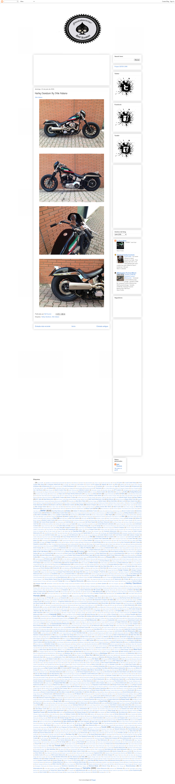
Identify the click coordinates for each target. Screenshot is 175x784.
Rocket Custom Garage (44, 699)
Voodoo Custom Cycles (44, 760)
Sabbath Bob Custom (56, 705)
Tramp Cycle (109, 743)
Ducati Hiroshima (91, 553)
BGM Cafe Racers (103, 504)
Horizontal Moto (75, 596)
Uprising (125, 751)
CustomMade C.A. (55, 540)
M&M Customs (109, 633)
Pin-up (58, 679)
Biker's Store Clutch (54, 506)
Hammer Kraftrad (137, 581)
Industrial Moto (47, 601)
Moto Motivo (69, 651)
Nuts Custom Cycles (51, 668)
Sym (56, 729)
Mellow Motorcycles (136, 642)
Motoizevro (123, 653)
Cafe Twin (36, 524)
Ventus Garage (108, 755)
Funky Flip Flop (125, 568)
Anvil (99, 493)
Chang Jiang (59, 527)
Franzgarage (50, 566)
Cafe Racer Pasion (117, 522)
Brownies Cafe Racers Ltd (113, 516)
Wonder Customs (138, 764)
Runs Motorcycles (82, 703)
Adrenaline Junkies (96, 490)
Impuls (67, 599)
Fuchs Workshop (65, 568)
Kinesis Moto (43, 618)
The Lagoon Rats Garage (71, 736)
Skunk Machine (81, 716)
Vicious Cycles (42, 756)
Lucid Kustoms (118, 631)
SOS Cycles (45, 719)
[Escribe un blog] (59, 314)
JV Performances (89, 610)
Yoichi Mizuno (133, 768)
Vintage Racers (73, 758)
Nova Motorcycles (76, 666)
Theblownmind (89, 738)
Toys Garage (62, 743)
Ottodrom (139, 673)
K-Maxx (112, 610)
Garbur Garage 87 (125, 572)
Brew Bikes (134, 514)
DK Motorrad (55, 549)
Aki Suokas (37, 492)
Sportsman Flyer (42, 723)
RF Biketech (78, 694)
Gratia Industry (117, 577)
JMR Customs (127, 607)
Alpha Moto (111, 492)
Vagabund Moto (98, 753)
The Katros (44, 736)
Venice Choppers (86, 755)
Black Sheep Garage (128, 506)
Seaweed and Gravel (127, 708)
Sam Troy (61, 706)
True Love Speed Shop (47, 747)
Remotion (76, 690)
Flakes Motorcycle (123, 562)
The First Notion (108, 734)
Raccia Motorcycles (121, 682)
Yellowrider (119, 768)
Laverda (130, 625)
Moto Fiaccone (115, 649)
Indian (111, 599)
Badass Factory (119, 499)
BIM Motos (68, 506)
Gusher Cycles (51, 581)
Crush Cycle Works (133, 536)
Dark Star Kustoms (107, 542)
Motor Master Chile (79, 655)
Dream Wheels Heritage (117, 551)
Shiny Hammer (101, 712)
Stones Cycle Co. (57, 725)
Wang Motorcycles (127, 760)
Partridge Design (44, 677)
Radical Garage (47, 684)
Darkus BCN (117, 542)
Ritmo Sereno (57, 695)
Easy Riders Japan (87, 555)
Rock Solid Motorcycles (97, 697)
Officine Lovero (43, 670)
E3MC (138, 553)
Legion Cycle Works (119, 627)
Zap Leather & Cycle (115, 770)
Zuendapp (101, 772)
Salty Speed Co (38, 706)
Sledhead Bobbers (104, 716)
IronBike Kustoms (65, 603)
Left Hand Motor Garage (96, 627)
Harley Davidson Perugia (62, 588)
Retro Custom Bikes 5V (77, 692)
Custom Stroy (123, 538)
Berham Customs (70, 504)
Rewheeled (58, 694)
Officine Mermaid (52, 670)
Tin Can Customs (78, 740)
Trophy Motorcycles (119, 745)
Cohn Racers (95, 533)
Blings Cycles (89, 508)
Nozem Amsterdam (99, 666)
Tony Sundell (80, 741)
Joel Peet (45, 609)
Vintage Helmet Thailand (61, 758)
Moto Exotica (107, 649)
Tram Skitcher (101, 743)
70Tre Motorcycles (56, 486)
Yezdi (126, 768)
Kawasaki (53, 614)
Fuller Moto (103, 568)
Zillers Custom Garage (69, 772)
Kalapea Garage (81, 612)
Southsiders (84, 719)
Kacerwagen (137, 610)
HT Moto (49, 598)
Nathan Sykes (99, 660)
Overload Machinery (78, 675)
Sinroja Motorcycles (119, 714)
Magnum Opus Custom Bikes (59, 636)
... (34, 482)
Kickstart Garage (98, 616)
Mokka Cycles (74, 647)
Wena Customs (68, 762)
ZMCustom (78, 772)
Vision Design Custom (105, 758)
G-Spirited (44, 570)
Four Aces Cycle (126, 564)
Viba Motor (130, 755)
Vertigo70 (116, 755)
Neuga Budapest (49, 662)
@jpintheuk (69, 482)
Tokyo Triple (137, 740)
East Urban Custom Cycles (60, 555)
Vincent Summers (131, 756)
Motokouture (131, 653)
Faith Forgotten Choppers (84, 560)
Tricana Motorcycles (120, 743)
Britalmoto (60, 516)
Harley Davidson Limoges (117, 586)
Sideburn (92, 714)
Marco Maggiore (37, 638)
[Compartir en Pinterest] (64, 314)
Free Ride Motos (105, 566)
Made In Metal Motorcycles (120, 634)
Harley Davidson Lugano (131, 586)
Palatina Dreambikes (100, 675)
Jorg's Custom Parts (107, 609)
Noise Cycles (95, 664)
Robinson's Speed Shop (45, 697)
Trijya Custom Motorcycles (134, 743)
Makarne (106, 636)
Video (83, 756)
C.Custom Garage (128, 520)
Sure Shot (79, 727)
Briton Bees (79, 516)
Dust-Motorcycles (120, 553)
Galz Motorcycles (73, 570)
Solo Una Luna (36, 719)
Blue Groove (115, 508)
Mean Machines (48, 642)
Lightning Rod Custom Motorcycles (83, 629)
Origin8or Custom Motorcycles (89, 673)
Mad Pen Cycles (93, 634)
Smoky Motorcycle (86, 717)
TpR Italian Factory (70, 743)
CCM (91, 525)
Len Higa (128, 627)
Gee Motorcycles (135, 573)
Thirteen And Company (111, 738)
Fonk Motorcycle (77, 564)
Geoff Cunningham (49, 575)
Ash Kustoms (83, 495)
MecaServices (68, 642)
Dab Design (42, 542)
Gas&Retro (55, 573)
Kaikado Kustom (50, 612)
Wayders (41, 762)
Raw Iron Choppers (54, 686)
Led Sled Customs (71, 627)
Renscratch (131, 690)
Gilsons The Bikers (90, 575)
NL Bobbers (66, 664)
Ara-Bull (129, 493)
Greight (94, 579)
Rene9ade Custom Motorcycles (112, 690)
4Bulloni (111, 484)
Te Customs (56, 732)
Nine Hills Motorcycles (123, 662)
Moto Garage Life (126, 649)
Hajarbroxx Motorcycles (92, 581)
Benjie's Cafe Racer (56, 504)
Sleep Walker (114, 716)
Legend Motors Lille (108, 627)
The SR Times (43, 738)
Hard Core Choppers (114, 583)
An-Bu (125, 492)
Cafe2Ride (43, 524)
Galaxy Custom (63, 570)
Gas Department (46, 573)
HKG (70, 593)
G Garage (37, 570)
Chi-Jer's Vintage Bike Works (133, 527)
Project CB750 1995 (121, 66)
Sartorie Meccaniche (136, 706)
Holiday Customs (99, 593)
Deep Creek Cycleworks (86, 546)
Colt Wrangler (103, 533)
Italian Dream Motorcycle (129, 603)
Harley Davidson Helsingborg (89, 586)
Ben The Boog (131, 503)
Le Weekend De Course (58, 627)
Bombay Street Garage (75, 512)
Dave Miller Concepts (51, 544)
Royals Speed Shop (129, 701)
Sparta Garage (112, 719)
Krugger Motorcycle (121, 622)
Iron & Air (123, 601)
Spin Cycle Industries (83, 721)
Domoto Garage (107, 549)
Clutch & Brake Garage (125, 531)
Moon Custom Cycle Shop (122, 647)
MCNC (115, 640)
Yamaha (86, 768)
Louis (83, 631)
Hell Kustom (119, 465)
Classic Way (67, 531)
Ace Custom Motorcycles (109, 488)
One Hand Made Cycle (123, 671)
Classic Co (59, 531)
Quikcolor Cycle (110, 682)
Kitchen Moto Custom (83, 618)
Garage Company (123, 570)
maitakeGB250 (98, 636)
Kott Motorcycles (92, 620)
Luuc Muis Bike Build (79, 633)
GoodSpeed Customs (82, 577)
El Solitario (59, 557)
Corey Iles (83, 535)
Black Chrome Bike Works (103, 506)
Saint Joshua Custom (103, 705)
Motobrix (75, 653)
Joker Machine (72, 609)
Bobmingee (117, 511)
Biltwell (62, 506)
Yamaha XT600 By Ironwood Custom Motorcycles (130, 276)
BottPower (139, 512)
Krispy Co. (84, 622)
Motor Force (55, 655)
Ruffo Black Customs (62, 703)
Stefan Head (137, 723)
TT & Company (63, 747)
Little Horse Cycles (117, 629)
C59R (35, 522)
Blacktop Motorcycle (72, 508)
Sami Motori (77, 706)
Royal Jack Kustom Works (117, 701)
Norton (62, 666)
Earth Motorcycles (47, 555)
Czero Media (133, 540)
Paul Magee (91, 677)
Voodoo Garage (57, 760)
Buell (55, 518)
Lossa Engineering (73, 631)
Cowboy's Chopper (134, 535)
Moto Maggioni (40, 651)
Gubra (132, 579)
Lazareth (136, 625)
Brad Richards (74, 514)
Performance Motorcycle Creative (123, 677)
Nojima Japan (104, 664)
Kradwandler (111, 620)
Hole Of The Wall (88, 593)
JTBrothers (36, 610)
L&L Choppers (134, 623)
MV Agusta (42, 660)
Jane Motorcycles (69, 605)
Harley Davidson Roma (88, 588)
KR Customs (103, 620)
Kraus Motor (51, 622)
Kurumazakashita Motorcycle (60, 623)
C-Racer (120, 520)
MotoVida (35, 659)
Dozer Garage (70, 551)
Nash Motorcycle (78, 660)
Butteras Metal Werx (95, 520)
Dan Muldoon (66, 542)
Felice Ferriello (84, 562)
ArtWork (76, 495)
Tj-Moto (111, 740)
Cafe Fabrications (59, 522)
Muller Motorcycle (126, 659)
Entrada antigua (102, 326)
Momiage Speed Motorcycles (87, 647)
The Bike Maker (131, 732)
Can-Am (94, 524)
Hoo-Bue (59, 596)
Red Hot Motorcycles (75, 688)
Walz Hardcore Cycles (102, 760)
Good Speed (73, 577)
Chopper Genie (103, 529)
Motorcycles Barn (38, 657)
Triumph (57, 745)
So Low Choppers (120, 717)
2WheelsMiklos (80, 484)
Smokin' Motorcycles (76, 717)
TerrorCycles (84, 732)
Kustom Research (76, 623)
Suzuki (103, 727)
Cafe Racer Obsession (103, 522)
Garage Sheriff (88, 572)
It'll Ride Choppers (116, 603)
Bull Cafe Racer (63, 518)
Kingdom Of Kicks (63, 618)
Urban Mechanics (138, 751)
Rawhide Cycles (65, 686)
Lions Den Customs (106, 629)
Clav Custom (88, 531)
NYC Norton (63, 668)
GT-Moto (126, 579)
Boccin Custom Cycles (128, 511)
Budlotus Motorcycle (47, 518)
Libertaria (53, 629)
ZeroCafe (35, 772)
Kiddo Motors (123, 616)
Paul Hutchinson (75, 677)
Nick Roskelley (96, 662)
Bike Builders (139, 504)
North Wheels (43, 666)
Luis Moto (54, 633)
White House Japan (81, 764)
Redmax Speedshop (101, 688)
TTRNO (90, 747)
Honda (36, 595)
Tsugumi (56, 747)
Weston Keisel (128, 762)
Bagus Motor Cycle (130, 499)
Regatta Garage (133, 688)
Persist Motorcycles (42, 679)
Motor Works (99, 655)
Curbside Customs (43, 538)
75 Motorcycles (90, 486)
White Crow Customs (69, 764)
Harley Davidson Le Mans (104, 586)
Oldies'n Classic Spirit (98, 671)
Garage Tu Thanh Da (100, 572)
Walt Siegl (91, 760)
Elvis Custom (118, 557)
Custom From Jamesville (101, 538)
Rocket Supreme (89, 699)
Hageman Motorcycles (77, 581)
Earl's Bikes (36, 555)
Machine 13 (49, 634)
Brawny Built (127, 514)
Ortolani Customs (118, 673)
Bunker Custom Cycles (48, 520)
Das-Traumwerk (125, 542)
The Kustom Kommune (56, 736)
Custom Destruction (76, 538)
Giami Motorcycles (75, 575)
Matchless (130, 638)
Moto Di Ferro (71, 649)
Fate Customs (128, 560)
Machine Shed (58, 634)
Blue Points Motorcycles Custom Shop (128, 508)
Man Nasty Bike (115, 636)
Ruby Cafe (45, 703)
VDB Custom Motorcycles (58, 755)
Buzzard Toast (112, 520)
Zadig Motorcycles (80, 770)
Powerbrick (48, 681)
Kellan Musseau (91, 614)
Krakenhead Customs (134, 620)
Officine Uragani (106, 670)
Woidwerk (97, 764)
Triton (50, 745)
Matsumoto (47, 640)
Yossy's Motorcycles (43, 770)
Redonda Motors (113, 688)
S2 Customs (46, 705)
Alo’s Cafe (92, 492)
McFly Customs (108, 640)
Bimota (75, 506)
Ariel (36, 495)
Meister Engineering (116, 642)
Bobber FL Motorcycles (80, 511)
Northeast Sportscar (53, 666)
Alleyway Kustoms (83, 492)
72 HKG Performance (68, 486)
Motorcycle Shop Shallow (134, 655)
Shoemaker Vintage (135, 712)
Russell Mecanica (94, 703)
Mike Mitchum (61, 645)
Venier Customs (97, 755)
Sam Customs (53, 706)
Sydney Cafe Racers (48, 729)
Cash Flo (54, 525)
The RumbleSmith (115, 736)
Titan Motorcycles (102, 740)
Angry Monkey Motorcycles (74, 493)
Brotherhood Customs (100, 516)
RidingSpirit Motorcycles (123, 694)
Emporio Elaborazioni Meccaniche (132, 557)
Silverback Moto (100, 714)
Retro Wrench (105, 692)
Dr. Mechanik (90, 551)
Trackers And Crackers (90, 743)
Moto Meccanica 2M (51, 651)
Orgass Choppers (75, 673)
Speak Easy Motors (123, 719)
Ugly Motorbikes (51, 749)
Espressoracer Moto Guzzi (103, 559)
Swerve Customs (130, 727)
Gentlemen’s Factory (38, 575)
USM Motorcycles (56, 753)
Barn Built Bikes (112, 501)
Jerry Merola (45, 607)
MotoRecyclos (72, 657)
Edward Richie (127, 555)
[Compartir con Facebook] (62, 314)
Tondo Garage (71, 741)
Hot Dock (99, 596)
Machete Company (38, 634)
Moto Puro (99, 651)
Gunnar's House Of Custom (39, 581)
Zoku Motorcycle (87, 772)
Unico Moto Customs (97, 749)
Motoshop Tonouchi (112, 657)
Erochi (70, 559)
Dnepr (86, 549)
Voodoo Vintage (67, 760)
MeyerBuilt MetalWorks (92, 644)
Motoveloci (137, 657)
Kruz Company (134, 622)
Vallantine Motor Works (110, 753)
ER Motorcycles (48, 559)
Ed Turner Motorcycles (115, 555)
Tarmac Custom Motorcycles (91, 730)
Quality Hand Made (85, 682)
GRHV (99, 579)
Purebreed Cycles (38, 682)
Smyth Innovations (98, 717)
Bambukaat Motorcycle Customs (40, 501)
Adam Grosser (49, 490)
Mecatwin (76, 642)
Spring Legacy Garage (53, 723)
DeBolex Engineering (60, 546)
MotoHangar (103, 653)
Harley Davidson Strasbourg (101, 588)
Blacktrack (81, 508)
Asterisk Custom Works (95, 495)
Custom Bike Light (54, 538)
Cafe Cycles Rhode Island (46, 522)
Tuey (95, 747)
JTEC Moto (45, 610)
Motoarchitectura (44, 653)
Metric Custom (81, 644)
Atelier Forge (125, 495)
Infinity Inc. (55, 601)
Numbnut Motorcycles (38, 668)
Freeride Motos (131, 566)
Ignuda (116, 598)
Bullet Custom (109, 518)
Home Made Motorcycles (134, 593)
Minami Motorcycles (88, 645)
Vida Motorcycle (74, 756)
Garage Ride (79, 572)
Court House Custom (121, 535)
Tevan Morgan (93, 732)
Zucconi (95, 772)
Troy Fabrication (130, 745)
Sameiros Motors (69, 706)
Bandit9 (64, 501)
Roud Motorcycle (48, 701)
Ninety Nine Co (134, 662)
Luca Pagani (110, 631)
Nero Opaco (41, 662)
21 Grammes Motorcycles (53, 484)
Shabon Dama (89, 710)
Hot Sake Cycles (107, 596)
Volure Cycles (135, 758)
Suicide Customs (109, 725)
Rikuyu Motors (133, 694)
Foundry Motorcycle (114, 564)
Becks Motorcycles (89, 503)
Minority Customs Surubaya (100, 645)
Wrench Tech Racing (118, 766)
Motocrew (87, 653)
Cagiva (73, 524)
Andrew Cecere (53, 493)
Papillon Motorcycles (133, 675)
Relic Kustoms (42, 690)
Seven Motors (70, 710)
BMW (43, 510)
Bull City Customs (74, 518)
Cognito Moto (86, 533)
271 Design (66, 484)
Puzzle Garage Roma (74, 682)
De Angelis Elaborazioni (100, 544)
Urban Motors (38, 753)
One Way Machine (54, 673)
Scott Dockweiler (94, 708)
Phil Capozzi (52, 679)
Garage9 (110, 572)
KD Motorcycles (64, 614)
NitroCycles (52, 664)
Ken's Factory (121, 614)
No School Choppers (76, 664)
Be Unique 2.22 (68, 503)
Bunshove (60, 520)
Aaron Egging (70, 488)
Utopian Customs (66, 753)
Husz (70, 598)
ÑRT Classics (73, 668)
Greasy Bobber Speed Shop (52, 579)
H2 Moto (66, 581)
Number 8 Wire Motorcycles (132, 666)
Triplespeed (43, 745)
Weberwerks (48, 762)
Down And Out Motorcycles (57, 551)
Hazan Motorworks (85, 589)
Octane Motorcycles (90, 668)
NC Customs (108, 660)
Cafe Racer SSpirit (127, 522)
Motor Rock (89, 655)
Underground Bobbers (84, 749)
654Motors (36, 486)
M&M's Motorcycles (119, 633)
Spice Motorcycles (68, 721)
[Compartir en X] (60, 314)
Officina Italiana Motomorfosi (118, 668)
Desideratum (62, 547)
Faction (74, 560)
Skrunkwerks (55, 716)
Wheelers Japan (138, 762)
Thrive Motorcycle (124, 738)
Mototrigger (123, 657)
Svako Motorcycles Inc (117, 727)
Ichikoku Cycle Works (95, 598)
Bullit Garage (129, 518)
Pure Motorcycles (119, 681)
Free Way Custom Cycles (118, 566)
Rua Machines (37, 703)
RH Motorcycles (87, 694)
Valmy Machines (121, 753)
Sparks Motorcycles (102, 719)
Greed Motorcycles (68, 579)
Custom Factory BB (87, 538)
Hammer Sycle (40, 583)
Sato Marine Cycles (40, 708)
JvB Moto (97, 610)
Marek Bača (45, 638)
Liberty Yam (71, 629)
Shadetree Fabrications (100, 710)
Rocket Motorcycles (69, 699)
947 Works (44, 488)
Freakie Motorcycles (80, 566)
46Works (104, 484)
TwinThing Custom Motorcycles (134, 747)
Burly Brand (67, 520)
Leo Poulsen (135, 627)
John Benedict (53, 609)
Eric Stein (64, 559)
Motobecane (53, 653)
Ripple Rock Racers (47, 695)
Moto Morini (61, 651)
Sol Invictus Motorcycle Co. (133, 717)
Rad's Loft (137, 682)
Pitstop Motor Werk (87, 679)
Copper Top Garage (62, 535)
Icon (105, 598)
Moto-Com (35, 653)
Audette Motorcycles (82, 497)
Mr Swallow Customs (85, 659)
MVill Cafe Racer (52, 660)
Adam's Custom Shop (60, 490)
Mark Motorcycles (84, 638)
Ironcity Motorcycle (75, 603)
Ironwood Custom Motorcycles (90, 603)
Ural (130, 751)
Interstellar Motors (115, 601)
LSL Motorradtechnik (100, 631)
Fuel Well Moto (86, 568)
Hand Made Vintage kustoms (66, 583)
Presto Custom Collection (76, 681)
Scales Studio (61, 708)
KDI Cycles (72, 614)
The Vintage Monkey (64, 738)
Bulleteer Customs (119, 518)
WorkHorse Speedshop (68, 766)
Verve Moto (123, 755)
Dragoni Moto (104, 551)
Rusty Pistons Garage (124, 703)
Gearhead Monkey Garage (122, 573)
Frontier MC (56, 568)
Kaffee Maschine (38, 612)
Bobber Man (102, 511)
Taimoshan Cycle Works (106, 729)
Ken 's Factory (112, 614)
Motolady (41, 655)
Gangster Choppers (84, 570)
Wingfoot (91, 764)
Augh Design (92, 497)
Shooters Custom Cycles (39, 714)
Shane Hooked (133, 710)
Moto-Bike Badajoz (135, 651)
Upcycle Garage (116, 751)
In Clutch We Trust (75, 599)
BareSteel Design (92, 501)
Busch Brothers (75, 520)
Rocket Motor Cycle (57, 699)
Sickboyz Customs (70, 714)
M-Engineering (100, 633)
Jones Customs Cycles (84, 609)
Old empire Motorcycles (56, 671)
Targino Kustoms (77, 730)
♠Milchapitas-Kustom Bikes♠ (126, 273)
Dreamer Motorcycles (131, 551)
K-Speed (118, 610)
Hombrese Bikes (121, 593)
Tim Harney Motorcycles (64, 740)
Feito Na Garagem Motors (71, 562)
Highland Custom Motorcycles (120, 591)
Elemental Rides (93, 557)
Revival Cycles (48, 694)
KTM (42, 623)
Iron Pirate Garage (38, 603)
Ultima (67, 749)
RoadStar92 (118, 695)
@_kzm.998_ (41, 482)
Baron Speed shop (132, 501)
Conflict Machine (39, 535)
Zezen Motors (52, 772)
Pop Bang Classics (134, 679)
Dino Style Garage (121, 547)
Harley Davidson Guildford (74, 586)
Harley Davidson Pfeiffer (75, 588)
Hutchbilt (75, 598)
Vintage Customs (48, 758)
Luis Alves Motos (45, 633)
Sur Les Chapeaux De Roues (64, 727)
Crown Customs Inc (121, 536)
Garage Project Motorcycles (65, 572)
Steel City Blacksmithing (107, 723)
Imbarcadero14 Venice (44, 599)
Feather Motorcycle (47, 562)
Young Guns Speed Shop (57, 770)
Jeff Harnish (119, 605)
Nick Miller (83, 662)
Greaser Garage (136, 577)
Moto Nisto (78, 651)
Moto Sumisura (125, 651)
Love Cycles (89, 631)
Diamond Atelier (109, 547)
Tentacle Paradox (65, 732)
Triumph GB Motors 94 (84, 745)
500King (122, 484)
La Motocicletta (64, 625)
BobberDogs (110, 511)
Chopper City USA (82, 529)
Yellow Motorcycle (102, 768)
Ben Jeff (124, 503)
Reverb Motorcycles (128, 692)
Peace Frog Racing (100, 677)
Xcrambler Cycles (53, 768)
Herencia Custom (54, 591)
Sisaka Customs (131, 714)
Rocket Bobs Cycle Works (127, 697)
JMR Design (135, 607)
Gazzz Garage (104, 573)
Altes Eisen (118, 492)
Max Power (82, 640)
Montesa (110, 647)
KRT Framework (110, 622)
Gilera (82, 575)
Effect (134, 555)
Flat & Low (133, 562)
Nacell (70, 660)
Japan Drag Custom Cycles (81, 605)
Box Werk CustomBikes (41, 514)
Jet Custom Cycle (54, 607)
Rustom (103, 703)
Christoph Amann (136, 529)
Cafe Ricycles (137, 522)
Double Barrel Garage (118, 549)
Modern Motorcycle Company (61, 647)
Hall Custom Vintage (125, 581)
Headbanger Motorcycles (109, 589)
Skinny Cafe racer (44, 716)
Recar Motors (124, 686)
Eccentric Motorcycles (101, 555)
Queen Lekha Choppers (98, 682)
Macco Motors (135, 633)
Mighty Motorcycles (38, 645)
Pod (126, 679)
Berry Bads (80, 504)
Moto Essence (99, 649)
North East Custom (131, 664)
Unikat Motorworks (121, 749)
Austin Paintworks (112, 497)
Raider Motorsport (86, 684)
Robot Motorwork (59, 697)
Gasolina (62, 573)
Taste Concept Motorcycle (121, 730)
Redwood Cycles (123, 688)
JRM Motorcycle (123, 609)
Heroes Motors (64, 591)
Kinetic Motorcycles (52, 618)
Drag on (97, 551)
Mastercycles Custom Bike (120, 638)
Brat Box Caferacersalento (98, 514)
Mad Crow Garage (69, 634)
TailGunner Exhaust (94, 729)
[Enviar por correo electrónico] (57, 314)
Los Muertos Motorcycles (59, 631)
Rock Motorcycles (74, 697)
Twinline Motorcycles (119, 747)
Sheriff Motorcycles (69, 712)
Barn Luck (122, 501)
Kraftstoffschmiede (121, 620)
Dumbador (110, 553)
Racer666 (131, 682)
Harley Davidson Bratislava (60, 586)
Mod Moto (40, 647)
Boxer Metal (53, 514)
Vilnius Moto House (114, 756)
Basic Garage (41, 503)
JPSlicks (116, 609)
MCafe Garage (99, 640)
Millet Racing (79, 645)
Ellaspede (109, 557)
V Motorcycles (79, 753)
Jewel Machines (73, 607)
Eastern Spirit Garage (74, 555)
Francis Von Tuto (39, 566)
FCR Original (37, 562)
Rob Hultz (133, 695)
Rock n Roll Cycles (84, 697)
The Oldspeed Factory (85, 736)
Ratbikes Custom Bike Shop (41, 686)
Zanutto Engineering (103, 770)
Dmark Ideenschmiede (66, 549)
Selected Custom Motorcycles (55, 710)
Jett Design (65, 607)
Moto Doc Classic (82, 649)
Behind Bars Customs (115, 503)
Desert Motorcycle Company (50, 547)
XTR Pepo (63, 768)
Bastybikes (49, 503)
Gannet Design (94, 570)
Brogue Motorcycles (88, 516)
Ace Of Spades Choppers (123, 488)
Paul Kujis (83, 677)
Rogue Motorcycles (113, 699)
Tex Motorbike (101, 732)
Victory (49, 756)
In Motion (83, 599)
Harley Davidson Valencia (116, 588)
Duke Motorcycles (101, 553)
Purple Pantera (48, 682)
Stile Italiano (38, 97)
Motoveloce (130, 657)
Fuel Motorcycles (76, 568)
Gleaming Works (131, 575)
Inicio (73, 326)
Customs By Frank (66, 540)
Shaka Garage (112, 710)
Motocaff (81, 653)
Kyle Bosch (97, 623)
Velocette (70, 755)
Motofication (95, 653)
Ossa (134, 673)
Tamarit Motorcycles (133, 729)
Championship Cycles (48, 527)
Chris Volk (127, 529)
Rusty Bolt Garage (112, 703)
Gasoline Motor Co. (71, 573)
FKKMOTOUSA (113, 562)
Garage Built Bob (112, 570)
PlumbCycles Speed (117, 679)
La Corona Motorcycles (52, 625)
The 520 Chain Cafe (111, 732)
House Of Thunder (128, 596)
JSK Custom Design (134, 609)
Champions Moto (37, 527)
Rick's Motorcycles (103, 694)
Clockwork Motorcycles (110, 531)
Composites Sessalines (127, 533)
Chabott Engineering (135, 525)
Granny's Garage (107, 577)
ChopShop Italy (113, 529)
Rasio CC (129, 684)
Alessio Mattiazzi (72, 492)
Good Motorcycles (62, 577)
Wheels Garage (38, 764)
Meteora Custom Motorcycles (64, 644)
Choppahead (71, 529)
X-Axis (46, 768)
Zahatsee (94, 770)
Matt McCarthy (62, 640)
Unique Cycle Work (64, 751)
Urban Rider (47, 753)
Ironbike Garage (55, 603)
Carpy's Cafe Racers (46, 525)
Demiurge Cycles (117, 546)
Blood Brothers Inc (105, 508)
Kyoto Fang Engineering (108, 623)
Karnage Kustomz (110, 612)
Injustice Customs (93, 601)
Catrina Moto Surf (63, 525)
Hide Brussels (87, 591)
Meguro (107, 642)
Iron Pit (47, 603)
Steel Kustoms (118, 723)
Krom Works (91, 622)
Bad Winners (110, 499)
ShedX (60, 712)
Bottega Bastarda (129, 512)
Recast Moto (134, 686)
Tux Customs (109, 747)
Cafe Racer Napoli (90, 522)
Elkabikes (102, 557)
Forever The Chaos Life (101, 564)
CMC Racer (49, 533)
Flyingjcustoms (55, 564)
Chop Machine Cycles (51, 529)
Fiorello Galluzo (103, 562)
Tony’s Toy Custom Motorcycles (104, 741)
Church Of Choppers (38, 531)
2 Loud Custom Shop (130, 482)
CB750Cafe (73, 525)
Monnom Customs (101, 647)
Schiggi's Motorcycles (72, 708)
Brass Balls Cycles (84, 514)
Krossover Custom (100, 622)
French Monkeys (45, 568)
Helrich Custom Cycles (39, 591)
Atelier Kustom (133, 495)
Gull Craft (138, 579)
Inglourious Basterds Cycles (80, 601)
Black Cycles (117, 506)
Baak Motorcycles (48, 499)
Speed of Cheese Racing (45, 721)
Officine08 (114, 670)
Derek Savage (37, 547)
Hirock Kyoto (50, 593)
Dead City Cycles (121, 544)
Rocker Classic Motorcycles (112, 697)
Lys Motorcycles (91, 633)
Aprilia (117, 493)
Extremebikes (56, 560)
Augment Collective (101, 497)
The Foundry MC (125, 734)
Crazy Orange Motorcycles (70, 536)
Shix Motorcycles (123, 712)
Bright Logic (43, 516)
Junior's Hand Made (54, 610)
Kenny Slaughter (131, 614)
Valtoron (129, 753)
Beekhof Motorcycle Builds (102, 503)
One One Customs (137, 671)
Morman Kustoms (136, 647)
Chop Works (62, 529)
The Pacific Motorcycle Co (101, 736)
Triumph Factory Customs (71, 745)
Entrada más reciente (42, 326)
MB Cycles (90, 640)
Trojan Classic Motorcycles (98, 745)
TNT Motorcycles (127, 740)
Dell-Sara (98, 546)
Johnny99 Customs (63, 609)
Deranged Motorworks (135, 546)
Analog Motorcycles (136, 492)
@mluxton (76, 482)
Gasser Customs (84, 573)
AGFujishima (126, 490)
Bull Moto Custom (100, 518)
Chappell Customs (70, 527)
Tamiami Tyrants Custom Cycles (42, 730)
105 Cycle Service (106, 482)
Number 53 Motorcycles (116, 666)
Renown (124, 690)
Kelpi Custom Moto (102, 614)
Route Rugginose (94, 701)
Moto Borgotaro (53, 649)
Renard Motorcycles (84, 690)
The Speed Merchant (127, 736)
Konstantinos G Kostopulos (67, 620)
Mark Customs (66, 638)
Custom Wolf (131, 538)
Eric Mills (57, 559)
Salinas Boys (128, 705)
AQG (122, 493)
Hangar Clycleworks (91, 583)
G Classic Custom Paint (136, 568)
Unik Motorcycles (109, 749)
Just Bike (81, 610)
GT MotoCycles (117, 579)
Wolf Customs (104, 764)
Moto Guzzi (138, 649)
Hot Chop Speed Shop (87, 596)
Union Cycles (133, 749)
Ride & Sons (113, 694)
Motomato (48, 655)
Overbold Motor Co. (54, 675)
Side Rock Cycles (83, 714)
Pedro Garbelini (110, 677)
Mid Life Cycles (113, 644)
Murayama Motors (136, 659)
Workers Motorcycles (54, 766)
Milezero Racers (70, 645)
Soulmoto (59, 719)
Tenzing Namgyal (75, 732)
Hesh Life (80, 591)
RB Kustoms (76, 686)
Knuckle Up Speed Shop (53, 620)
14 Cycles (119, 482)
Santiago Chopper (123, 706)
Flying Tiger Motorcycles (44, 564)
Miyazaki (126, 645)
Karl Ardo (101, 612)
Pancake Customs (112, 675)
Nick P (89, 662)
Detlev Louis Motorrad (73, 547)
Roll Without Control (137, 699)
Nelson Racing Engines (132, 660)
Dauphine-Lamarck (38, 544)
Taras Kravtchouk (67, 730)
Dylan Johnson (131, 553)
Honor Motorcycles (50, 596)
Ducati (80, 553)
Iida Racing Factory (125, 598)
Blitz (96, 508)
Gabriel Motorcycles (53, 570)
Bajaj (139, 499)
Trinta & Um (36, 745)
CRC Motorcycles (84, 536)
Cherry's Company (119, 527)
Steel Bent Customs (92, 723)
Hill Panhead (132, 591)
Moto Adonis (43, 649)
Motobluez (67, 653)
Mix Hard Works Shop (115, 645)
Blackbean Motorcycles (47, 508)
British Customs (69, 516)
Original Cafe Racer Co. (106, 673)
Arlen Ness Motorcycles (44, 495)
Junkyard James (73, 610)
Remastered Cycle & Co (66, 690)
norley (122, 664)
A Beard (51, 488)
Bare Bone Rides (80, 501)
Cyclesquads (97, 540)
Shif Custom (91, 712)
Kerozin (49, 616)
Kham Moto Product (72, 616)
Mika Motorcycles (51, 645)
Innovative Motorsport (104, 601)
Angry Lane (62, 493)
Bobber (68, 511)
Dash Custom (136, 542)
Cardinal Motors (129, 524)
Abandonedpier (78, 488)
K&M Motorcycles (128, 610)
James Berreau (59, 605)
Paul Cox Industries (64, 677)
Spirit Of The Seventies (110, 721)
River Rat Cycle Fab (80, 695)
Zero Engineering (135, 770)
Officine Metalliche (62, 670)
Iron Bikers (137, 601)
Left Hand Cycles (83, 627)
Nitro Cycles (45, 664)
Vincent (123, 756)
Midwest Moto (122, 644)
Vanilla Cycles (39, 755)
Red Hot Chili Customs (61, 688)
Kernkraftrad (42, 616)
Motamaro (35, 649)
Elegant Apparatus (68, 557)
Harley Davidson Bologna (46, 586)
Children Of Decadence (38, 529)
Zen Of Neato (125, 770)
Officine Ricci (72, 670)
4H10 (116, 484)
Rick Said (95, 694)
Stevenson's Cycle (37, 725)
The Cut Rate (42, 734)
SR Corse (64, 723)
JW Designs (106, 610)
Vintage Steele (84, 758)
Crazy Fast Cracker (46, 536)
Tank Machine (57, 730)
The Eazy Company (82, 734)
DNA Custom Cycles (78, 549)
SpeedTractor (57, 721)
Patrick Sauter (53, 677)
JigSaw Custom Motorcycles (87, 607)
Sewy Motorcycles (79, 710)
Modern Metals (48, 647)
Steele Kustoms (128, 723)
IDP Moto (110, 598)
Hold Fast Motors (78, 593)
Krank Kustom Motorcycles (39, 622)
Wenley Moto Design (80, 762)
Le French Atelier (45, 627)
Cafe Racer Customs (78, 522)
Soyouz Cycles (92, 719)
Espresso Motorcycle (91, 559)
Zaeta (89, 770)
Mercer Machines (39, 644)
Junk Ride (64, 610)
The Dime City (70, 734)
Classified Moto (77, 531)
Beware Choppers (91, 504)
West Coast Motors (108, 762)
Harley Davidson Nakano (48, 588)
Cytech (114, 540)
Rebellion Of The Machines (96, 686)
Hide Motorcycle (97, 591)
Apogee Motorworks (109, 493)
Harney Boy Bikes (136, 588)
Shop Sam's (50, 714)
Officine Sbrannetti (95, 670)
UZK (73, 753)
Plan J (108, 679)
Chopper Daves (93, 529)
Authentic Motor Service (125, 497)
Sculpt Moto (116, 708)
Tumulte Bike (101, 747)
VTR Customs (77, 760)
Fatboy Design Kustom (117, 560)
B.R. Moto (38, 499)
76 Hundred (99, 486)
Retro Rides (97, 692)
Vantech (47, 755)
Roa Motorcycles (107, 695)
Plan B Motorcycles (99, 679)
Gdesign (112, 573)
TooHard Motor (117, 741)
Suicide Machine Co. (120, 725)
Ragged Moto (77, 684)
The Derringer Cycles (52, 734)
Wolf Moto (112, 764)
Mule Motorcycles (114, 659)
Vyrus (85, 760)
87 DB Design (36, 488)
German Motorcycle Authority (62, 575)
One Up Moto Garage (41, 673)
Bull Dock (91, 518)
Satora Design (52, 708)
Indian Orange (133, 599)
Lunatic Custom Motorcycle (65, 633)
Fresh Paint (128, 256)
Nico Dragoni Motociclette (109, 662)
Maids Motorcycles (75, 636)
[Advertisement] (71, 69)
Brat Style (109, 514)
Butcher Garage (85, 520)
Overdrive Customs (67, 675)
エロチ (107, 772)
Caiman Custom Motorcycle (83, 524)
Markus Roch (93, 638)
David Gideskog (61, 544)
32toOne (88, 484)
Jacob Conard (50, 605)
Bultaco (138, 518)
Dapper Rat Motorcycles (86, 542)
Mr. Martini (95, 659)
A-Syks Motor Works (60, 488)
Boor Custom (110, 512)
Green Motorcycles (79, 579)
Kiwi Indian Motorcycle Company (97, 618)
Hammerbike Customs (52, 583)
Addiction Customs (84, 490)
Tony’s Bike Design (91, 741)
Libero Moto (46, 629)
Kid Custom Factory (111, 616)
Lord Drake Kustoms (44, 631)
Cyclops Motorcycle (106, 540)
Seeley (43, 710)
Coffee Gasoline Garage (75, 533)
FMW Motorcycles (66, 564)
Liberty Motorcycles (61, 629)
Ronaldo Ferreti (38, 701)
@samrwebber (89, 482)
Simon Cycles (109, 714)
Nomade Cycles (114, 664)
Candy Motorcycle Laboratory (106, 524)
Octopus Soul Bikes (102, 668)
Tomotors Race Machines (49, 741)
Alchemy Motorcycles (61, 492)
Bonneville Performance (99, 512)
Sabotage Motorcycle (78, 705)
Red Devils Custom (47, 688)
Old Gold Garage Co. (70, 671)
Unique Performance (92, 751)
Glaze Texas (122, 575)
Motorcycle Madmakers (120, 655)
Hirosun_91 (58, 593)
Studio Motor (78, 725)
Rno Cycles (97, 695)
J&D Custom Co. (41, 605)
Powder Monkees (38, 681)
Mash (110, 638)
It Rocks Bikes (105, 603)
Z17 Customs (70, 770)
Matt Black (54, 640)
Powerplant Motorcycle (60, 681)
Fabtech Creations (65, 560)
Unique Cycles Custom (78, 751)
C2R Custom (137, 520)
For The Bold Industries (88, 564)
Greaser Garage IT (37, 579)
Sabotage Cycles (67, 705)
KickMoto (89, 616)
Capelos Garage (120, 524)
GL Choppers (100, 575)
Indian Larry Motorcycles (122, 599)
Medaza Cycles (83, 642)
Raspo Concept (137, 684)
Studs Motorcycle (90, 725)
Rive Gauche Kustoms (68, 695)
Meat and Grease (59, 642)
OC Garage (81, 668)
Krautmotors (58, 622)
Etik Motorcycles (115, 559)
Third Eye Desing (99, 738)
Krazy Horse (66, 622)
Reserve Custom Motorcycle (48, 692)
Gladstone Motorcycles (111, 575)
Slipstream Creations (124, 716)
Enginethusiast (38, 559)
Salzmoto (46, 706)
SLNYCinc (133, 716)
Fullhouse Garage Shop (114, 568)
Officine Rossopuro (82, 670)
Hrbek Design (41, 598)
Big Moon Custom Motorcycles (116, 504)
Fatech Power (137, 560)
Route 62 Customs (83, 701)
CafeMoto (57, 524)
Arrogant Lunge (56, 495)
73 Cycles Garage (80, 486)
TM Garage (118, 740)
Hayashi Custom (74, 589)
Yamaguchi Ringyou (74, 768)
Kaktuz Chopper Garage (69, 612)
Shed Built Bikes (52, 712)
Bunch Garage (36, 520)
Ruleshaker (72, 703)
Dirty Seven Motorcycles (44, 549)
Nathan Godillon (89, 660)
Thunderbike (44, 740)
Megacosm (101, 642)
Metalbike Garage (50, 644)
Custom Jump (115, 538)
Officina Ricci (131, 668)
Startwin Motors (80, 723)
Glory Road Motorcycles (50, 577)
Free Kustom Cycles (92, 566)
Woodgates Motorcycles (41, 766)
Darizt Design (97, 542)
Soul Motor (52, 719)
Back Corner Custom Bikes (62, 499)
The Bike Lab (121, 732)
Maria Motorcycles (55, 638)
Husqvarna (64, 598)
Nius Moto (59, 664)
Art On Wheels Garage (67, 495)
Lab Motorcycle (95, 625)
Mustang (35, 660)
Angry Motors (88, 493)
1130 (113, 482)
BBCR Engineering (58, 503)
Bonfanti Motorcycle (87, 512)
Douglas (138, 549)
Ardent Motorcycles (137, 493)
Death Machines (131, 544)
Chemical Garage (108, 527)
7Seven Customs (124, 486)
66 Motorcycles (45, 486)
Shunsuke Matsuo (59, 714)
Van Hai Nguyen (138, 753)
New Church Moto (60, 662)
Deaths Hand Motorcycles (46, 546)
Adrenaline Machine (107, 490)
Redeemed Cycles (87, 688)
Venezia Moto (77, 755)
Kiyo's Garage (110, 618)
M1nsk (127, 633)
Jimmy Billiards (100, 607)
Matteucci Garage (72, 640)
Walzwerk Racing (115, 760)
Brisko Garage (51, 516)
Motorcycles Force (60, 657)
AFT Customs (117, 490)
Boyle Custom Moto (63, 514)
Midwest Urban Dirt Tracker (134, 644)
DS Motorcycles (59, 553)
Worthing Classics (82, 766)
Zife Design (59, 772)
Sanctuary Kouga (86, 706)
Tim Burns (53, 740)
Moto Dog (91, 649)
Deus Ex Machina (86, 548)
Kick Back (81, 616)
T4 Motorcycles (71, 729)
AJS (140, 490)
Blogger (93, 780)
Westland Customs (119, 762)
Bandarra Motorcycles (55, 501)
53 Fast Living (136, 484)
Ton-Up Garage (61, 741)
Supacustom (43, 727)
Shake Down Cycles (122, 710)
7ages (116, 486)
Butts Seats (105, 520)
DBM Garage (90, 544)
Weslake (100, 762)
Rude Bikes (53, 703)
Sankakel (113, 706)
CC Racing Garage (82, 525)
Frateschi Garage (69, 566)
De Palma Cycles (112, 544)
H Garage (59, 581)
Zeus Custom (43, 772)
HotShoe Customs (117, 596)
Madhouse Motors (37, 636)
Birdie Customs (82, 506)
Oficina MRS (121, 670)
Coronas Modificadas (92, 535)
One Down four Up (109, 671)
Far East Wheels (104, 560)
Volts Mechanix (126, 758)
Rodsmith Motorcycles (101, 699)
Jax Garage (105, 605)
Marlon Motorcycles (102, 638)
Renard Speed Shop (97, 690)
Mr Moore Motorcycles (65, 659)
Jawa (98, 605)
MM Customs (132, 645)
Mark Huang (74, 638)
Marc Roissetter (136, 636)
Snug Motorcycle (109, 717)
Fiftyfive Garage (93, 562)
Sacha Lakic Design (91, 705)
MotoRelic (81, 657)
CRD (91, 536)
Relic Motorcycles (53, 690)
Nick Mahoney (76, 662)
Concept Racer (138, 533)
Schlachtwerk (83, 708)
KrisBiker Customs (75, 622)
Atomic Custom (71, 497)
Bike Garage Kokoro (41, 506)
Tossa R (37, 743)
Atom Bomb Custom (58, 497)
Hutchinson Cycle (83, 598)
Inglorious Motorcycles (65, 601)
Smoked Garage (64, 717)
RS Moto (138, 701)
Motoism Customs (114, 653)
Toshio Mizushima (137, 741)
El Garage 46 (50, 557)
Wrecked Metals (93, 766)
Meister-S (127, 642)
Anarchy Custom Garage (41, 493)
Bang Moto (71, 501)
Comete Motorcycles (114, 533)
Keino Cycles (80, 614)
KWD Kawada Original (87, 623)
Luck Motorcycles (130, 631)
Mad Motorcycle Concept (82, 634)
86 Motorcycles (136, 486)
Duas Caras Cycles (70, 553)
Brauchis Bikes (118, 514)
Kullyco (48, 623)
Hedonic (130, 589)
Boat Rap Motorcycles (58, 511)
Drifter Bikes (42, 553)
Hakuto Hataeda (103, 581)
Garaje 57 (116, 572)
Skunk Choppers (71, 716)
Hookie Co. (65, 596)
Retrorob (119, 692)
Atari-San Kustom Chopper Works (112, 495)
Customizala (45, 540)
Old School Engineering (83, 671)
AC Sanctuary (97, 488)
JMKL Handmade (118, 607)
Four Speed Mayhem (137, 564)
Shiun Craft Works (111, 712)
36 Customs (95, 484)
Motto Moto (42, 659)
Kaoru (95, 612)
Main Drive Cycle (87, 636)
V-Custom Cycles (88, 753)
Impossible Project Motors (58, 599)
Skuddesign (62, 716)
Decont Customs (73, 546)
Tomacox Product (37, 741)
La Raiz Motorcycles (75, 625)
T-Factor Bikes (62, 729)
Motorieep (102, 657)
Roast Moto (125, 695)
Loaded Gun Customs (130, 629)
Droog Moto (50, 553)
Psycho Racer (109, 681)
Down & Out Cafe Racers (40, 551)
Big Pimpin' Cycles (129, 504)
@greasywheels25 (60, 482)
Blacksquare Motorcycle (60, 508)
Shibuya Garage (81, 712)
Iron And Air (130, 601)
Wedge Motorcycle (58, 762)
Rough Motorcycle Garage (71, 701)
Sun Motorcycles (131, 725)
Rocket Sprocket (79, 699)
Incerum (90, 599)
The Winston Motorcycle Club (77, 738)
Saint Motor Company (116, 705)
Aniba (94, 493)
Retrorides (112, 692)
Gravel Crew (126, 577)
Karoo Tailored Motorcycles (123, 612)
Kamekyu (90, 612)
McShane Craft (132, 640)
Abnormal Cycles (88, 488)
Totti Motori (43, 743)
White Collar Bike (57, 764)
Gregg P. (88, 579)
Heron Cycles (73, 591)
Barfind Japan (102, 501)
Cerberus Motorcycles (124, 525)
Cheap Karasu (81, 527)
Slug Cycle (43, 717)
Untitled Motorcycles (104, 751)
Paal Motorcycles (89, 675)
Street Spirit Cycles (68, 725)
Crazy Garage (57, 536)
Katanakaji (45, 614)
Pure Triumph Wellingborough (133, 681)
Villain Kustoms (104, 756)
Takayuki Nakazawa (120, 729)
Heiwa (137, 590)
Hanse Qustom (102, 583)
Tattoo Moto (133, 730)
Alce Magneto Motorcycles (48, 492)
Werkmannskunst (92, 762)
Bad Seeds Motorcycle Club (96, 499)
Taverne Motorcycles (45, 732)
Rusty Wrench (135, 703)
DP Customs (80, 551)
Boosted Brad (119, 512)
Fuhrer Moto (95, 568)
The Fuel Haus (134, 734)
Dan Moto (59, 542)
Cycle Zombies (88, 540)
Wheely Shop (47, 764)
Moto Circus (62, 649)
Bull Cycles (84, 518)
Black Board (91, 506)
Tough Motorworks (52, 743)
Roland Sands (125, 699)
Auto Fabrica (138, 497)
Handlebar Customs (79, 583)
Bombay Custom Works (61, 512)
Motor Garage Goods (66, 655)
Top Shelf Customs (127, 741)
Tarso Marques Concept (107, 730)
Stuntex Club (100, 725)
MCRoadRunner (122, 640)
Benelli (47, 504)
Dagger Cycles (51, 542)
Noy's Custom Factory (87, 666)
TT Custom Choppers (74, 747)
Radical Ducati (37, 684)
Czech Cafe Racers (123, 540)
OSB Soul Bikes (127, 673)
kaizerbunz (58, 612)
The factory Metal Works (95, 734)
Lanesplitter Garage (108, 625)
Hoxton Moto (137, 596)
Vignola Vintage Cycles (93, 756)
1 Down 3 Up (97, 482)
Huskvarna (56, 598)
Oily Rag (130, 670)
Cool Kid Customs (50, 535)
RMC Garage (89, 695)
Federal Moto (58, 562)
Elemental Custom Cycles (81, 557)
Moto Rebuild (107, 651)
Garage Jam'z (43, 572)
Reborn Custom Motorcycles (111, 686)
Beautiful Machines (78, 503)
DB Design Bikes (81, 544)
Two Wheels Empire (39, 749)
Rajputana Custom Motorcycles (101, 684)
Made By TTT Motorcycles (105, 634)
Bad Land (84, 499)
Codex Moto (65, 533)
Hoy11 (34, 598)
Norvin (68, 666)
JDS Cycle (112, 605)
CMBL (43, 533)
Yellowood (112, 768)
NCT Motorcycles (118, 661)
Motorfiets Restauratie (92, 657)
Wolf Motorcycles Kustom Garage (124, 764)
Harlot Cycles (127, 588)
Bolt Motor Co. (48, 512)
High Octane (108, 591)
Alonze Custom (101, 492)
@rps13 (82, 482)
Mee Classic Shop (93, 642)
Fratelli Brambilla (59, 566)
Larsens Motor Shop (120, 625)
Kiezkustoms (132, 616)
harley (122, 583)
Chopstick (121, 529)
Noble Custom (86, 664)
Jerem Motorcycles (129, 605)
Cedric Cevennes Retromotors (110, 525)
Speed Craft (133, 719)
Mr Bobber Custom (52, 659)
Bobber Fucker (93, 511)
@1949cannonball (50, 482)
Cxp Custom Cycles (77, 540)
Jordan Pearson (97, 609)
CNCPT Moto (57, 533)
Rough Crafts (57, 701)
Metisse (74, 644)
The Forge (116, 734)
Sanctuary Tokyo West (97, 706)
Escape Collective (79, 559)
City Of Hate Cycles (50, 531)
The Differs (61, 734)
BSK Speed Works (132, 516)
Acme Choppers (134, 488)
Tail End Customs (82, 729)
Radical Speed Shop (67, 684)
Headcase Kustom (121, 589)
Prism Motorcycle (88, 681)
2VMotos (73, 484)
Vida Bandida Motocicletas (60, 756)
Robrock (66, 697)
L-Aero (117, 623)
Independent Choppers (100, 599)
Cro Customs (110, 536)
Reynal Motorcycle (68, 694)
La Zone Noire (121, 241)
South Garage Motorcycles (71, 719)
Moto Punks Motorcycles (89, 651)
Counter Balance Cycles (106, 535)
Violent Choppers (94, 758)
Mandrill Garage (126, 636)
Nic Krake (68, 662)
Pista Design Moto (66, 679)
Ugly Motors (61, 749)
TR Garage (80, 743)
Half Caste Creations (114, 581)
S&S (38, 705)
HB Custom (96, 590)
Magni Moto (46, 636)
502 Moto (128, 484)
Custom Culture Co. (65, 538)
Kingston (72, 618)
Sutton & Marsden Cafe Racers (91, 727)
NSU (108, 666)
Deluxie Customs (106, 546)
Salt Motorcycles (138, 705)
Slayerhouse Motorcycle (92, 716)
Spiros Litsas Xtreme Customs (126, 721)
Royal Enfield (103, 701)
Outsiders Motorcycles (41, 675)
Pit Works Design (77, 679)
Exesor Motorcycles (45, 560)
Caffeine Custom (65, 524)
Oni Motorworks (65, 673)
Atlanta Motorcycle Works (45, 497)
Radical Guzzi (56, 684)
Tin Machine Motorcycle (89, 740)
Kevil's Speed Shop (58, 616)
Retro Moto (89, 692)
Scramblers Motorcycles (105, 708)
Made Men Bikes (135, 634)
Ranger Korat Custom (119, 684)
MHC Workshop (103, 644)
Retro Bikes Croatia (64, 692)
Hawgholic (65, 589)
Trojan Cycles (110, 745)
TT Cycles (83, 747)
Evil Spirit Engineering (126, 559)
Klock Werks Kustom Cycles (131, 618)
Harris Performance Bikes (39, 589)
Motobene (60, 653)
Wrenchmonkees (131, 766)
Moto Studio (115, 651)
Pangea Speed (122, 675)
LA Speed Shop (85, 625)
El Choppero (43, 557)
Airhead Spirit (134, 490)
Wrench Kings (106, 766)
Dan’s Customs (75, 542)
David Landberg (71, 544)
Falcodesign (95, 560)
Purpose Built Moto (60, 683)
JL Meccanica (109, 607)
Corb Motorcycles (73, 535)
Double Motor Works (129, 549)
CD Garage (97, 525)
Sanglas (106, 706)
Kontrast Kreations (80, 620)
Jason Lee (92, 605)
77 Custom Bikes (108, 486)
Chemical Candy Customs (125, 255)
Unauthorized (74, 749)
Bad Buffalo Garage (75, 499)
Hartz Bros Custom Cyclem (53, 589)
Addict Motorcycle (73, 490)
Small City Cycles (52, 717)
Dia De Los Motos (99, 547)
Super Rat (51, 727)
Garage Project (52, 572)
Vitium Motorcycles (116, 758)
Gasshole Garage (95, 573)
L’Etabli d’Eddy (124, 623)
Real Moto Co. (85, 686)
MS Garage (104, 659)
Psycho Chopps (100, 681)
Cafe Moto (68, 522)
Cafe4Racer (50, 524)
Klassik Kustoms (119, 618)
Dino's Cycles (131, 547)
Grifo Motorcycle (107, 579)
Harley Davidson (46, 317)
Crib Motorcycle (99, 536)
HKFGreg (65, 593)
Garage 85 (102, 570)
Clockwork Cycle (97, 531)
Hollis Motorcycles (110, 593)
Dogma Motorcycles (95, 549)
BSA (123, 516)
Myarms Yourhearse (62, 660)
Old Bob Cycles (44, 671)
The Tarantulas (52, 738)
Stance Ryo (72, 723)
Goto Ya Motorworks (95, 577)
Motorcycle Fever (109, 655)
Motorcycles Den (49, 657)
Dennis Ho (125, 546)
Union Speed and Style (52, 751)
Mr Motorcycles (75, 659)
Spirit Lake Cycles (96, 721)
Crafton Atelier (36, 536)
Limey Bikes (96, 629)
